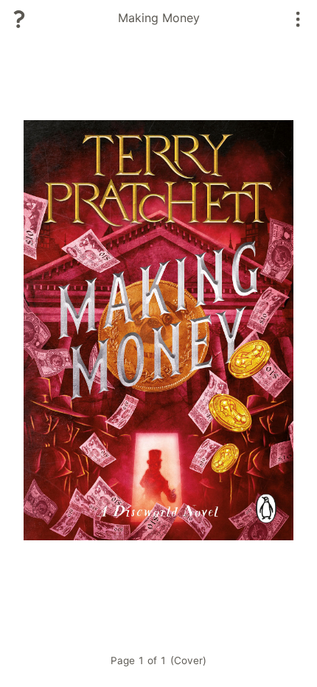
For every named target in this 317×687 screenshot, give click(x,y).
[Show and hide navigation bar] (298, 19)
